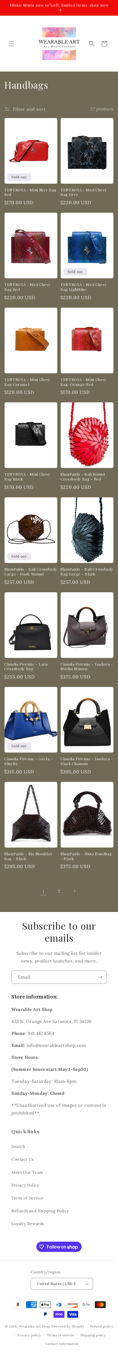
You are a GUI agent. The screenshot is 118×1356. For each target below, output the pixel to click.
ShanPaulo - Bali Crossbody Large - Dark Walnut (30, 571)
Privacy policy (29, 1335)
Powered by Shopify (67, 1326)
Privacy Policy (25, 1185)
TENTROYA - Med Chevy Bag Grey (83, 192)
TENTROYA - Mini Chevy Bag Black (27, 476)
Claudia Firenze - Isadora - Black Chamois (86, 761)
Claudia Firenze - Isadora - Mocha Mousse (86, 666)
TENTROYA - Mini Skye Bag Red (30, 192)
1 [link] (43, 891)
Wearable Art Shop (34, 1326)
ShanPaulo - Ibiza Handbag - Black (86, 856)
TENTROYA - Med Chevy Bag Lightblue (83, 287)
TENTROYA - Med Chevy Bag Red (27, 287)
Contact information (62, 1344)
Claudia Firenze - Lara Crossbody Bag (26, 666)
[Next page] (74, 891)
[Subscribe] (100, 977)
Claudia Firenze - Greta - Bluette (28, 761)
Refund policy (101, 1326)
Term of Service (27, 1198)
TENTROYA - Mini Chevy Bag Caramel (27, 382)
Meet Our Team (27, 1172)
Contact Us (22, 1159)
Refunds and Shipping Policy (40, 1210)
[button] (11, 43)
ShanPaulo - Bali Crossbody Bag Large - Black (86, 571)
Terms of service (60, 1335)
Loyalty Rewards (27, 1223)
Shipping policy (93, 1335)
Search (18, 1146)
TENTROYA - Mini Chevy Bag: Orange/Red (83, 382)
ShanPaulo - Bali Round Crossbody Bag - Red (82, 476)
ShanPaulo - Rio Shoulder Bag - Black (28, 856)
